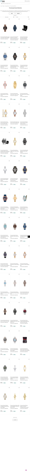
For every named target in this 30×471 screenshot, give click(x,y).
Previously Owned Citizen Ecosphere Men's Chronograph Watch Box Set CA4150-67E (5, 151)
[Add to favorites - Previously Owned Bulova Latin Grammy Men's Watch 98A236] (9, 19)
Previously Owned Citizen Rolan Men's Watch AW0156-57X (14, 236)
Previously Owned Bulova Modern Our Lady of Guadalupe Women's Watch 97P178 (24, 406)
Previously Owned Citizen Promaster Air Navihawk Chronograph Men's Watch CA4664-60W (4, 378)
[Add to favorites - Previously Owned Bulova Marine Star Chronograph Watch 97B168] (28, 160)
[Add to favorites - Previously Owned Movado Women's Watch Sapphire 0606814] (9, 160)
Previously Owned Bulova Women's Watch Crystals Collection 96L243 (24, 122)
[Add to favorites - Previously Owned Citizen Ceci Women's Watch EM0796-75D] (19, 104)
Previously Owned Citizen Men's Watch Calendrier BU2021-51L (4, 66)
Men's (12, 13)
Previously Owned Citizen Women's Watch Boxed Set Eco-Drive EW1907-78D (4, 122)
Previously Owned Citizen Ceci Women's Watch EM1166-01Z (24, 292)
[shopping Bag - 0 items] (29, 1)
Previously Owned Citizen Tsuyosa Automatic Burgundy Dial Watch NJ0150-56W (24, 321)
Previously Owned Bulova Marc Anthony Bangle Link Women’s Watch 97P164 (14, 406)
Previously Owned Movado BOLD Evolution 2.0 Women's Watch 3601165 (24, 378)
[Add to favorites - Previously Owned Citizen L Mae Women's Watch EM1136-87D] (19, 274)
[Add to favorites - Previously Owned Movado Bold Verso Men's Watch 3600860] (28, 132)
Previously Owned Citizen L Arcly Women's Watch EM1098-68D (24, 264)
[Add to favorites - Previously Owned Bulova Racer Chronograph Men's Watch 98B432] (19, 330)
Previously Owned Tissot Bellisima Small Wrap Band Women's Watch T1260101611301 (24, 208)
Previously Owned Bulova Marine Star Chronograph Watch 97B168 (24, 179)
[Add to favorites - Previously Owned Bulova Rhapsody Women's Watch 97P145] (9, 75)
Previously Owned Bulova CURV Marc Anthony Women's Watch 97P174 (24, 236)
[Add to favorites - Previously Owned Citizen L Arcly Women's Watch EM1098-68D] (28, 245)
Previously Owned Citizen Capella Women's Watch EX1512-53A (24, 66)
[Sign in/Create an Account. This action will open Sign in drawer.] (27, 1)
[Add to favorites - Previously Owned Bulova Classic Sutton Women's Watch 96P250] (9, 274)
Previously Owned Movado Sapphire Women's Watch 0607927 (14, 378)
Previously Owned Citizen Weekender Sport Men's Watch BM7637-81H (14, 321)
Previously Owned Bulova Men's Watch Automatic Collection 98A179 (14, 179)
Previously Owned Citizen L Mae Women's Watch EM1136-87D (14, 293)
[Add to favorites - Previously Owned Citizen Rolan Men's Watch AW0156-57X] (19, 217)
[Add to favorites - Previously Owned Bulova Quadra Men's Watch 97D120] (19, 75)
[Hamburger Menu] (1, 1)
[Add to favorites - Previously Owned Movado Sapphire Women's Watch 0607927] (19, 359)
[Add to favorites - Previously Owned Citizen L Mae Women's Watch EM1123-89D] (19, 245)
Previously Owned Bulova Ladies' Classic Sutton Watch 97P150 (14, 151)
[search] (2, 3)
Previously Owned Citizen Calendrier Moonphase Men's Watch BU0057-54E (14, 66)
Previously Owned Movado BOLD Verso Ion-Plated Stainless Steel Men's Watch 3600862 (14, 37)
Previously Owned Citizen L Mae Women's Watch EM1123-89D (14, 264)
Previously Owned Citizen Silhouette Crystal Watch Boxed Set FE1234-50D (24, 37)
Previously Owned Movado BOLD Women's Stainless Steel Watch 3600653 (14, 208)
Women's (18, 13)
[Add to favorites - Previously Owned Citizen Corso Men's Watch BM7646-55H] (9, 330)
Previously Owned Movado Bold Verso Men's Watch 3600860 (24, 151)
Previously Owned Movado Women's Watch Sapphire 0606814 (4, 179)
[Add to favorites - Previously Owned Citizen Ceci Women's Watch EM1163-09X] (9, 302)
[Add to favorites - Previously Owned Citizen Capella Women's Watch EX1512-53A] (28, 47)
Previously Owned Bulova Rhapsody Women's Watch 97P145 (4, 94)
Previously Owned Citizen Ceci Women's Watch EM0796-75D (14, 122)
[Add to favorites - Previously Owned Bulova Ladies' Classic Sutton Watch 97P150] (19, 132)
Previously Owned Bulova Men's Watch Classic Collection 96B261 (24, 94)
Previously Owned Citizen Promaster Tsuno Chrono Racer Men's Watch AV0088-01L (5, 264)
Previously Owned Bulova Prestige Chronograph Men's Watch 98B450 (5, 406)
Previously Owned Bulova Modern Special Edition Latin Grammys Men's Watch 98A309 (24, 349)
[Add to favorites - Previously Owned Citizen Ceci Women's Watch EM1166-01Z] (28, 274)
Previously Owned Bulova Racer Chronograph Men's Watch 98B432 (14, 349)
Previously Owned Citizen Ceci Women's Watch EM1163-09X (5, 321)
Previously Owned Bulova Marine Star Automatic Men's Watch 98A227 (5, 208)
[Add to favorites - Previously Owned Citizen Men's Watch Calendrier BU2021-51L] (9, 47)
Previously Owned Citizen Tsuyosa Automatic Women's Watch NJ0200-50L (5, 236)
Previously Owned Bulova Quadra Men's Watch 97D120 (14, 94)
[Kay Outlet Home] (3, 1)
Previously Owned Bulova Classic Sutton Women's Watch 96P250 (5, 293)
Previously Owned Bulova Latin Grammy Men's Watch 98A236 (5, 37)
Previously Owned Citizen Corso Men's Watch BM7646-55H (5, 349)
